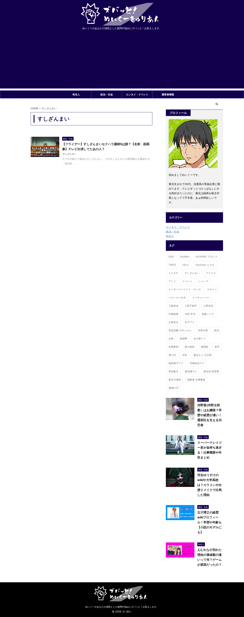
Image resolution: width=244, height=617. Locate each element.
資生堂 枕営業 (211, 371)
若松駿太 (173, 371)
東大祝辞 (190, 346)
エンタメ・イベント (137, 94)
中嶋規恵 (173, 313)
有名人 (76, 94)
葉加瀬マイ (191, 371)
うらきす (173, 272)
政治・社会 (106, 94)
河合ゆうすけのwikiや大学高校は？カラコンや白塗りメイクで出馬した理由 (209, 485)
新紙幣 (183, 338)
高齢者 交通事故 (196, 379)
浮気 (184, 354)
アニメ (172, 281)
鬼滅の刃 (173, 387)
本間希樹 (173, 346)
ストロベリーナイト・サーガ (185, 289)
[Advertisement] (122, 61)
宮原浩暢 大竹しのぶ (180, 330)
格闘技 (204, 346)
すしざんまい (69, 153)
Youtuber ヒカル (204, 264)
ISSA (171, 256)
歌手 (217, 346)
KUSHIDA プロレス (206, 256)
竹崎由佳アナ (197, 363)
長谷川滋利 (175, 379)
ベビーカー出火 (177, 297)
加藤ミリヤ (208, 313)
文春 (171, 338)
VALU (185, 264)
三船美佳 (173, 305)
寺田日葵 (203, 330)
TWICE (172, 264)
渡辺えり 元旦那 (202, 354)
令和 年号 (190, 313)
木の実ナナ (199, 338)
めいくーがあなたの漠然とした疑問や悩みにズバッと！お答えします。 (122, 606)
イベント (187, 281)
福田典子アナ (176, 363)
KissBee (184, 256)
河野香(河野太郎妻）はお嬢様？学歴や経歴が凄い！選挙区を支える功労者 (209, 415)
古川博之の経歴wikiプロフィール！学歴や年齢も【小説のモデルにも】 (209, 522)
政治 (216, 330)
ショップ (203, 281)
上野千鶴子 (191, 305)
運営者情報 (168, 94)
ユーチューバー (200, 297)
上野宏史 (208, 305)
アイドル (211, 272)
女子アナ (190, 322)
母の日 (172, 354)
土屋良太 (173, 322)
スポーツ (212, 289)
